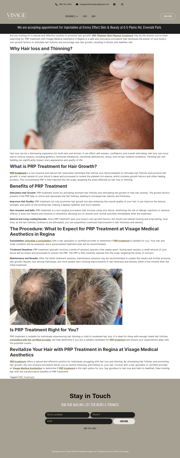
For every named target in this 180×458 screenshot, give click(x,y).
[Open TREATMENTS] (77, 16)
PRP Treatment (26, 377)
